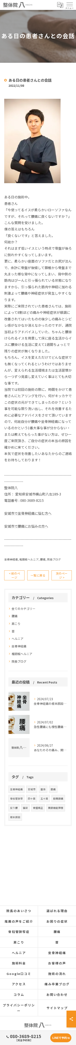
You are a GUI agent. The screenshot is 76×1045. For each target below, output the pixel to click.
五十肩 (44, 798)
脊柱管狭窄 (16, 798)
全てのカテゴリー (23, 608)
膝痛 (53, 789)
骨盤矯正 (38, 807)
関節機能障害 (55, 807)
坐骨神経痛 (11, 559)
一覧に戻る (38, 575)
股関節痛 (58, 798)
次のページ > (62, 575)
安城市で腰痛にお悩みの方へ (26, 526)
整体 (43, 789)
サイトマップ (57, 1008)
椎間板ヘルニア (29, 559)
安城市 (31, 789)
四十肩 (31, 798)
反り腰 (14, 807)
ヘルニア (17, 638)
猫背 (25, 807)
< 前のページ (14, 575)
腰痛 (43, 559)
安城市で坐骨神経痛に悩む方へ (28, 513)
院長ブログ (54, 559)
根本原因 (15, 817)
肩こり (16, 623)
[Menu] (69, 4)
